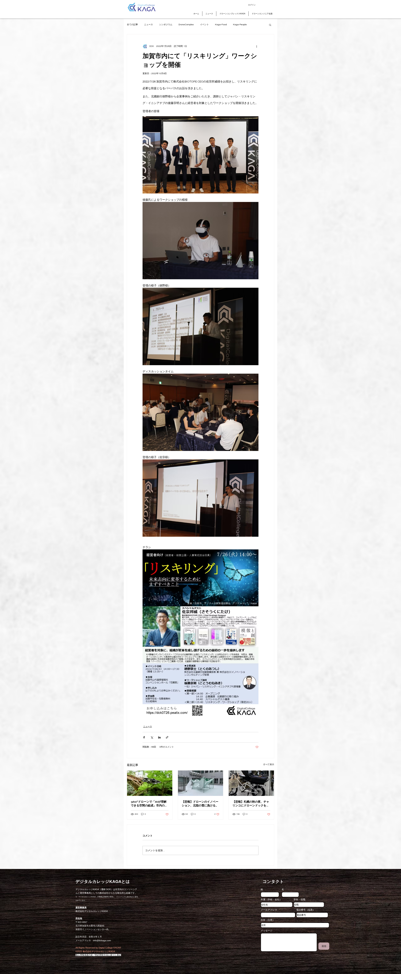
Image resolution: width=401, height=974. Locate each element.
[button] (270, 25)
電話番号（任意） (305, 910)
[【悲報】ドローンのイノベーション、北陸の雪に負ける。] (200, 783)
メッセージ (266, 930)
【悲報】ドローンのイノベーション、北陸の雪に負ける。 (200, 803)
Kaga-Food (221, 25)
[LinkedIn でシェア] (159, 737)
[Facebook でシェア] (144, 737)
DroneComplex (186, 25)
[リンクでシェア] (167, 737)
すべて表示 (268, 764)
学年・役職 (299, 899)
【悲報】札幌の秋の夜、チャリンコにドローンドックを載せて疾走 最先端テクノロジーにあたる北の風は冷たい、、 (250, 803)
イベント (204, 25)
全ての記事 (132, 25)
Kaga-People (240, 25)
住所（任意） (268, 920)
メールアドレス (269, 910)
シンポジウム (165, 25)
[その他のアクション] (256, 46)
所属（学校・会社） (271, 899)
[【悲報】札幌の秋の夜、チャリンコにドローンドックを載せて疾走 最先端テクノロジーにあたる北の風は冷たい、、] (251, 783)
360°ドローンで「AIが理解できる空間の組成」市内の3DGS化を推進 (149, 803)
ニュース (148, 25)
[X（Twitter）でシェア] (151, 737)
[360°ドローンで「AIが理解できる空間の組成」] (149, 783)
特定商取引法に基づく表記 (108, 955)
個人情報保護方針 (84, 955)
